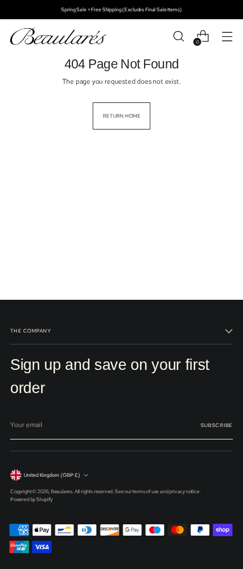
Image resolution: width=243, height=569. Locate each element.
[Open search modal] (178, 36)
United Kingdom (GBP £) (52, 475)
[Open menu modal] (226, 36)
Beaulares (61, 491)
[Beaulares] (58, 36)
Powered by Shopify (31, 499)
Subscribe (217, 425)
